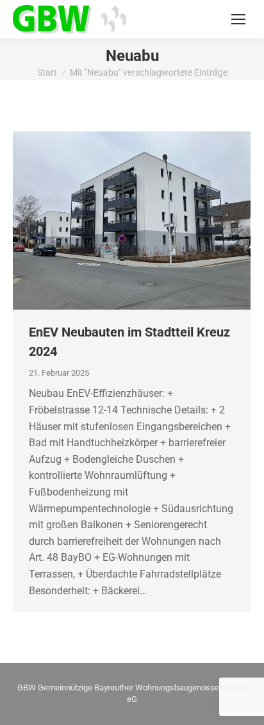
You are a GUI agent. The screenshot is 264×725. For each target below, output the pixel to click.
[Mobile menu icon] (238, 19)
